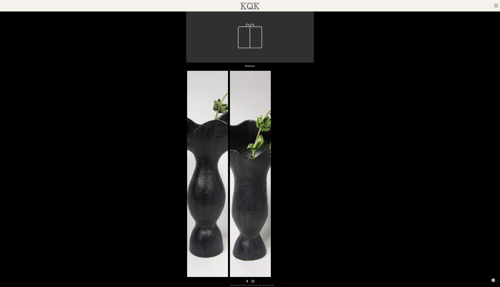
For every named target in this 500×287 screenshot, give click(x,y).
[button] (496, 5)
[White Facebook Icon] (247, 281)
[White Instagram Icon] (253, 281)
